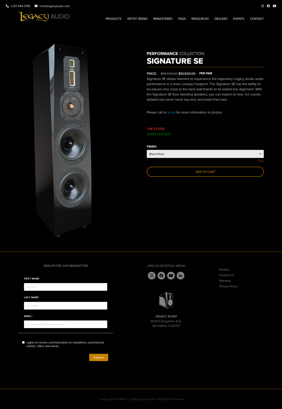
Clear (261, 161)
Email (28, 316)
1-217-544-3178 (20, 6)
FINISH (152, 146)
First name (31, 278)
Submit (99, 357)
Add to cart (205, 172)
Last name (31, 297)
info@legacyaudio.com (55, 6)
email (171, 112)
